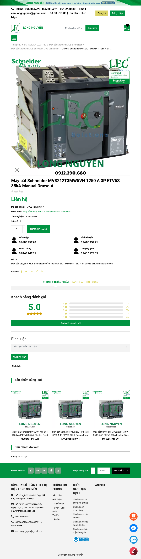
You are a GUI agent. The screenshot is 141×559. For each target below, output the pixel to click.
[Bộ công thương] (81, 539)
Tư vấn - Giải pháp (58, 509)
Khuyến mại (58, 503)
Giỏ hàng (128, 28)
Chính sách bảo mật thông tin (80, 531)
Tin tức (55, 515)
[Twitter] (26, 271)
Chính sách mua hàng (78, 508)
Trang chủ (16, 44)
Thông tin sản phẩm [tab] (56, 282)
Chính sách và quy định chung (80, 501)
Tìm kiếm (92, 28)
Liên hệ (55, 519)
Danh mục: (16, 211)
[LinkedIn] (42, 271)
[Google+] (32, 271)
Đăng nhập (117, 13)
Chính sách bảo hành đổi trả (80, 523)
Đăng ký (102, 13)
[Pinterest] (37, 271)
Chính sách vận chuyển (80, 516)
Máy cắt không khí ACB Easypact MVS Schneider (34, 48)
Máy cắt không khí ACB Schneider (65, 44)
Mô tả (14, 259)
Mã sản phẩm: (18, 207)
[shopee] (133, 516)
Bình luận (92, 282)
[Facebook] (21, 271)
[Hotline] (133, 551)
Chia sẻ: (15, 271)
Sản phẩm (57, 495)
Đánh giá (77, 282)
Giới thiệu (57, 499)
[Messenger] (133, 528)
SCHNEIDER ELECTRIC (35, 44)
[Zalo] (133, 539)
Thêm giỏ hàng (38, 229)
